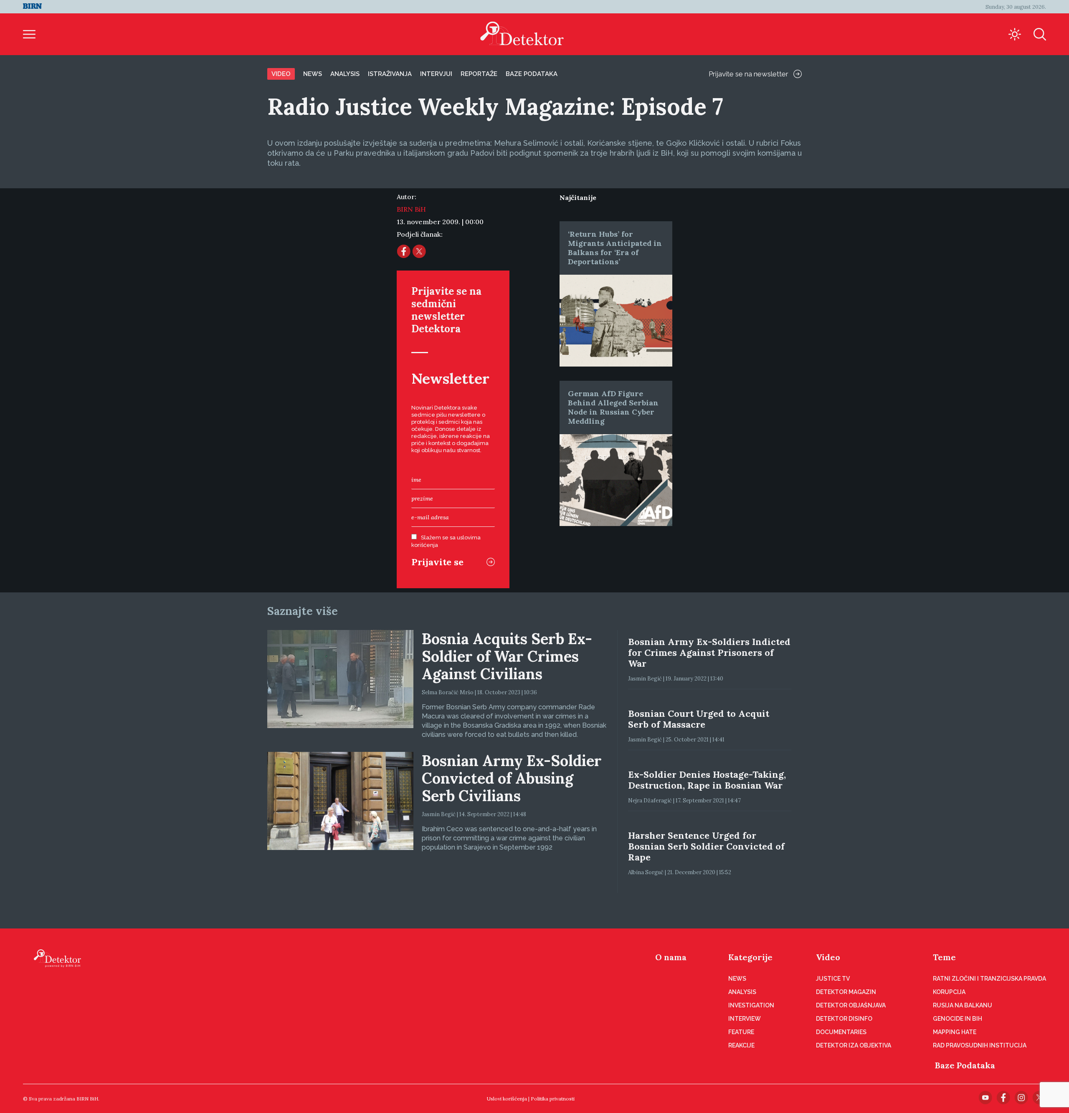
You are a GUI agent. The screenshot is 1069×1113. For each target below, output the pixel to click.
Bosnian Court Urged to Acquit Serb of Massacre (698, 719)
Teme (944, 957)
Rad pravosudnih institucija (979, 1045)
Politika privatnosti (553, 1098)
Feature (741, 1032)
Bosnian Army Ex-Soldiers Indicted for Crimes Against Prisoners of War (709, 652)
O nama (670, 957)
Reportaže (479, 74)
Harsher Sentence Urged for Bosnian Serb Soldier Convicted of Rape (706, 846)
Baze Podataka (965, 1065)
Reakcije (741, 1045)
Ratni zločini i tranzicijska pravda (989, 978)
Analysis (345, 74)
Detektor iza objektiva (853, 1045)
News (312, 74)
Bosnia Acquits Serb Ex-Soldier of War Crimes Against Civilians (507, 656)
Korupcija (949, 992)
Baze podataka (531, 74)
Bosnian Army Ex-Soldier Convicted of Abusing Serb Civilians (512, 778)
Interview (744, 1018)
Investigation (751, 1005)
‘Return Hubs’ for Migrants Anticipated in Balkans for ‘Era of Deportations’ (615, 247)
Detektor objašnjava (851, 1005)
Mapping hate (954, 1032)
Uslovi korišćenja (507, 1098)
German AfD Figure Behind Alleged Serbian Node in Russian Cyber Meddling (613, 407)
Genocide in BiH (957, 1018)
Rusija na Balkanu (962, 1005)
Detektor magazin (846, 992)
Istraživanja (390, 74)
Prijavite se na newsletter (748, 74)
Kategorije (750, 957)
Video (281, 74)
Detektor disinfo (844, 1018)
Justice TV (833, 978)
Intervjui (436, 74)
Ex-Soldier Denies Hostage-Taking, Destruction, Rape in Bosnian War (707, 780)
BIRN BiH (411, 209)
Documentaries (841, 1032)
